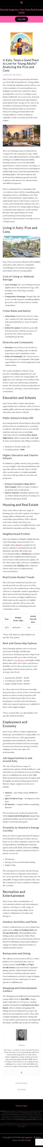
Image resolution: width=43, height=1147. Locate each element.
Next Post (21, 1089)
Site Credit (25, 1140)
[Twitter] (21, 1073)
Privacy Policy (21, 1106)
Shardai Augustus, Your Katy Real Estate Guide (21, 11)
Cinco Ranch (16, 545)
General (7, 75)
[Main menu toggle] (21, 2)
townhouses (20, 660)
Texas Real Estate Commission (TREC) (26, 1119)
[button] (21, 19)
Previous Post (21, 1083)
